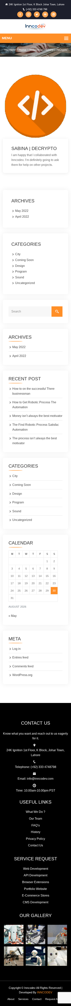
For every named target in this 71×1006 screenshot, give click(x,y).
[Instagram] (28, 14)
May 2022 (21, 210)
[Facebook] (20, 14)
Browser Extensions (35, 882)
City (17, 254)
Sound (19, 277)
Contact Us (35, 845)
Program (21, 271)
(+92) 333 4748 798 (36, 9)
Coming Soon (24, 260)
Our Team (35, 818)
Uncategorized (25, 283)
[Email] (45, 14)
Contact (36, 999)
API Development (35, 875)
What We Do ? (35, 811)
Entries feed (20, 657)
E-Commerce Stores (35, 895)
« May (13, 615)
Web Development (35, 868)
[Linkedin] (53, 14)
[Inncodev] (35, 26)
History (35, 832)
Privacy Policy (35, 838)
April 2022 (22, 216)
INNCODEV (44, 992)
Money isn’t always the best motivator (37, 415)
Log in (16, 648)
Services (23, 999)
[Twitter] (37, 14)
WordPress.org (22, 675)
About (10, 999)
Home (22, 49)
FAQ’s (35, 825)
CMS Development (35, 902)
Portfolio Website (35, 888)
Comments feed (23, 666)
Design (20, 265)
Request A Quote (55, 999)
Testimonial (36, 49)
